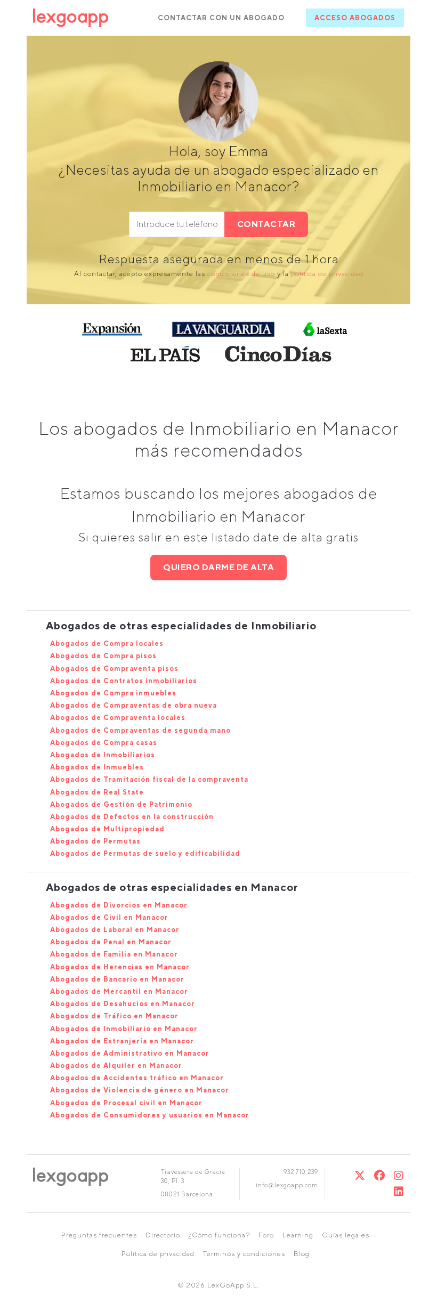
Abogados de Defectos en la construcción (132, 817)
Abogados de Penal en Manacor (111, 942)
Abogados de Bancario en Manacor (117, 979)
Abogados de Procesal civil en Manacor (126, 1103)
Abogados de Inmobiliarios (102, 755)
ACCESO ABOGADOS (354, 18)
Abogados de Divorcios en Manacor (119, 905)
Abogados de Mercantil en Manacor (119, 991)
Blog (302, 1254)
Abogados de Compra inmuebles (113, 693)
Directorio (162, 1235)
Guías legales (345, 1235)
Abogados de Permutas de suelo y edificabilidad (145, 853)
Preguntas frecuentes (99, 1235)
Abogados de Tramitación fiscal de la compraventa (149, 779)
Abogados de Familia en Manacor (114, 954)
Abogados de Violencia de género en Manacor (139, 1090)
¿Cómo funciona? (219, 1235)
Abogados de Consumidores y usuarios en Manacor (149, 1115)
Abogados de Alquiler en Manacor (116, 1066)
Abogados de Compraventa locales (117, 718)
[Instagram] (399, 1175)
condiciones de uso (241, 274)
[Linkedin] (399, 1191)
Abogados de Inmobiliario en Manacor (124, 1029)
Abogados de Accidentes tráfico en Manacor (137, 1078)
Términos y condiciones (244, 1254)
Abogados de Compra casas (103, 743)
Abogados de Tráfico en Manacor (114, 1016)
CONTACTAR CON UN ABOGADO (221, 18)
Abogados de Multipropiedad (107, 829)
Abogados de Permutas (95, 841)
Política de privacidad (158, 1254)
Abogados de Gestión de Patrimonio (121, 804)
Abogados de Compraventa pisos (114, 669)
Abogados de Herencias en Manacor (120, 967)
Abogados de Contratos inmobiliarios (123, 681)
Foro (266, 1235)
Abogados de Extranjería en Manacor (122, 1041)
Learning (297, 1235)
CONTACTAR (266, 224)
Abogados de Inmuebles (97, 767)
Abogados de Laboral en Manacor (115, 930)
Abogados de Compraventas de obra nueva (133, 705)
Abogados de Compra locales (107, 643)
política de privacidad (327, 274)
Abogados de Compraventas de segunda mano (140, 730)
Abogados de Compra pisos (103, 656)
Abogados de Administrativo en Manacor (129, 1053)
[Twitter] (360, 1175)
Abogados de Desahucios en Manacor (122, 1004)
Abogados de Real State (97, 792)
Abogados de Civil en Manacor (109, 917)
